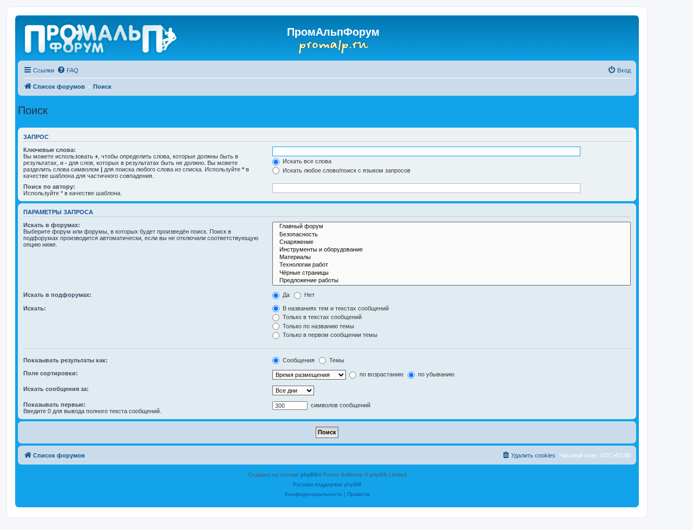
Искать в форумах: (51, 225)
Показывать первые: (54, 404)
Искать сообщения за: (56, 389)
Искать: (34, 308)
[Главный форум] (451, 226)
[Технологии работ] (451, 265)
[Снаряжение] (451, 242)
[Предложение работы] (451, 280)
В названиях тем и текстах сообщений (335, 308)
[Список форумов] (101, 37)
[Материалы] (451, 257)
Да (285, 295)
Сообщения (298, 360)
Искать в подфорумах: (57, 295)
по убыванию (435, 374)
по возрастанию (380, 374)
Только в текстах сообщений (321, 317)
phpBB (309, 475)
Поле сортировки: (50, 373)
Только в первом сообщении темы (329, 335)
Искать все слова (306, 161)
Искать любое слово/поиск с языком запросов (345, 170)
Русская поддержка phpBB (327, 484)
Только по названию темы (317, 326)
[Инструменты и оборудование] (451, 250)
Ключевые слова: (49, 150)
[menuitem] (68, 70)
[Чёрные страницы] (451, 273)
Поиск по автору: (49, 186)
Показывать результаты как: (65, 360)
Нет (309, 295)
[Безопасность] (451, 235)
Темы (336, 360)
